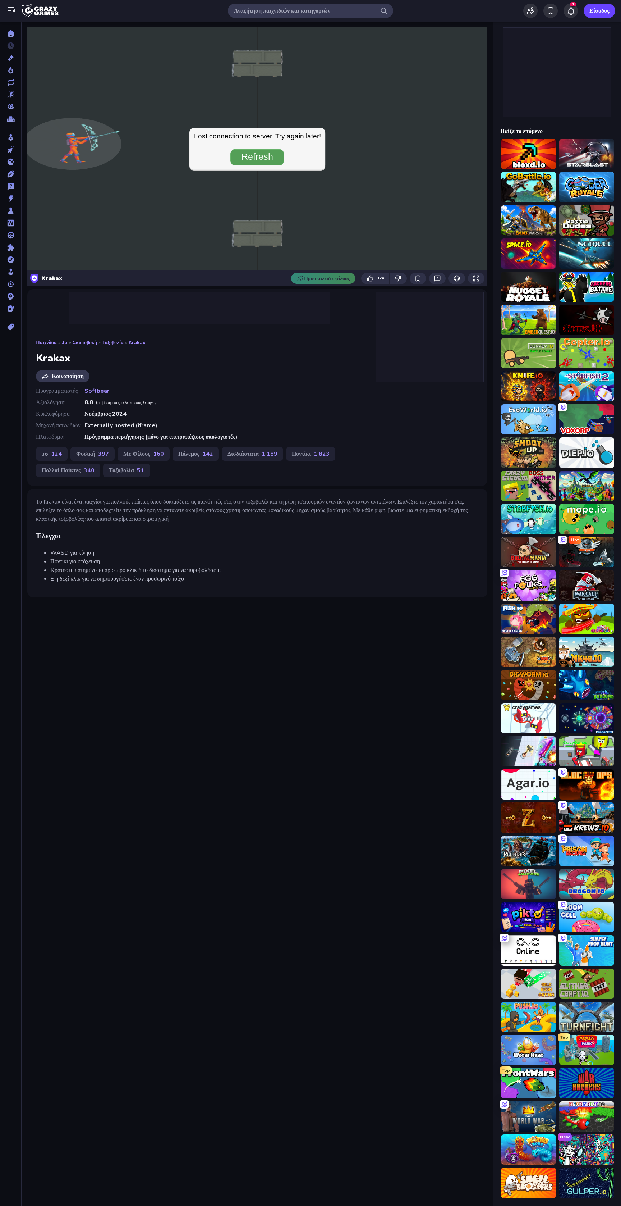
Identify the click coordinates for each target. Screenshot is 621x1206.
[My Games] (550, 11)
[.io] (10, 162)
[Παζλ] (10, 247)
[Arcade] (10, 137)
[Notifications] (571, 11)
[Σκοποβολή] (10, 284)
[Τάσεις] (10, 70)
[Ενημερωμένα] (10, 82)
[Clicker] (10, 150)
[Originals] (10, 94)
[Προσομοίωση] (10, 272)
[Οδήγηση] (10, 235)
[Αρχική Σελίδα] (10, 33)
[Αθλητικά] (10, 174)
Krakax (137, 342)
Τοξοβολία (113, 342)
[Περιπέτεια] (10, 260)
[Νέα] (10, 58)
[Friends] (530, 11)
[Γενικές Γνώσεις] (10, 186)
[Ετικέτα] (10, 327)
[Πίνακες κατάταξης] (10, 119)
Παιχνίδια (46, 342)
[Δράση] (10, 198)
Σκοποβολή (85, 342)
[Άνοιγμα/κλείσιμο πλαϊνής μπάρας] (11, 10)
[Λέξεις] (10, 223)
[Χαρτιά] (10, 308)
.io (65, 342)
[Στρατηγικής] (10, 296)
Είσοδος (599, 11)
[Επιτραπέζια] (10, 211)
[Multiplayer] (10, 107)
